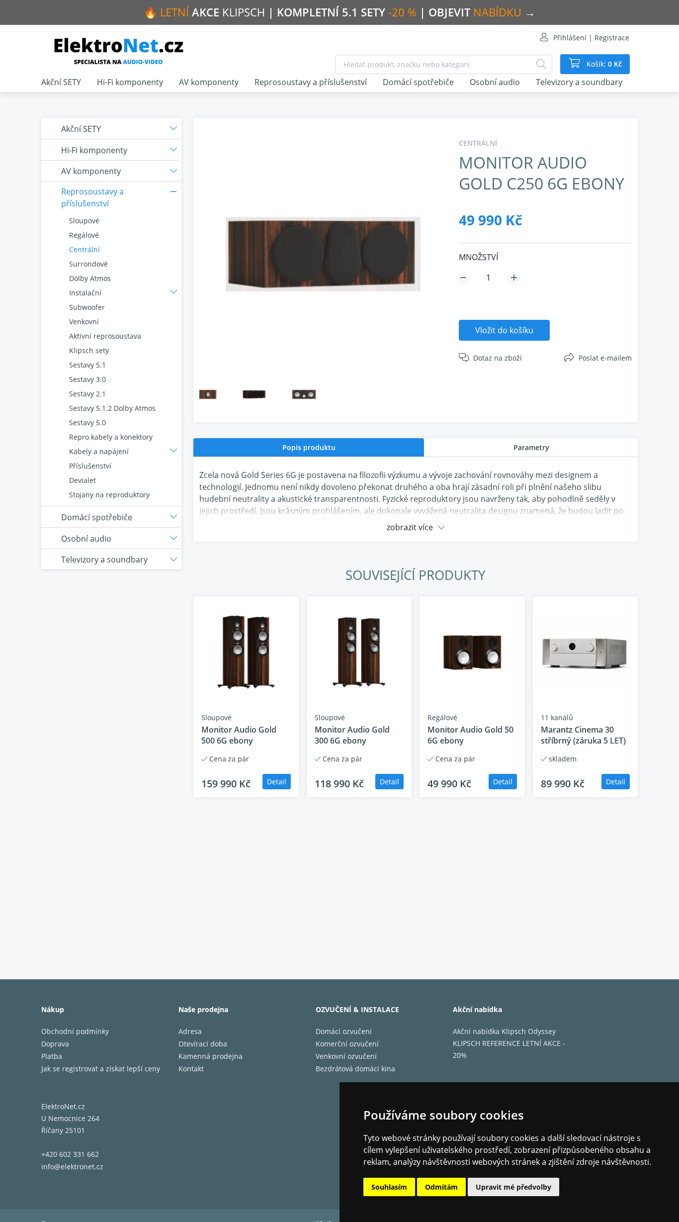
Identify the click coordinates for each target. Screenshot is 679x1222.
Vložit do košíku (504, 330)
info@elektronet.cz (72, 1166)
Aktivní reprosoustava (105, 336)
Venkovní (84, 321)
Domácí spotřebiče (418, 82)
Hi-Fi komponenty (130, 82)
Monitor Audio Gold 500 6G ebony (238, 735)
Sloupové (84, 220)
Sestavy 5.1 (87, 365)
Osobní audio (495, 82)
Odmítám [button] (441, 1187)
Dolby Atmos (90, 278)
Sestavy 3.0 (87, 379)
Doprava (55, 1043)
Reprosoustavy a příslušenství (311, 82)
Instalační (85, 292)
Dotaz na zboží (497, 358)
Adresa (190, 1031)
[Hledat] (541, 64)
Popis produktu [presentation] (309, 447)
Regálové (84, 235)
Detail (276, 781)
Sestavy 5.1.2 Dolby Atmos (112, 408)
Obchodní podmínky (75, 1031)
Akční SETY (61, 82)
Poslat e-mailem (605, 358)
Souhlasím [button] (389, 1187)
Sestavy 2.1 (87, 393)
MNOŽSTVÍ (478, 257)
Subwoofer (87, 307)
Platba (51, 1056)
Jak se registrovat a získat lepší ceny (100, 1068)
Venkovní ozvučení (346, 1056)
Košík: (603, 64)
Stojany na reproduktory (109, 494)
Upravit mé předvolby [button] (513, 1187)
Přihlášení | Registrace (591, 37)
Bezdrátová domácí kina (355, 1068)
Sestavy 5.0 (87, 422)
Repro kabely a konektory (111, 437)
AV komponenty (209, 82)
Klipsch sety (89, 350)
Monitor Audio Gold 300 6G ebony (352, 735)
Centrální (84, 249)
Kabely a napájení (99, 451)
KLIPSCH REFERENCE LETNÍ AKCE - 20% (509, 1049)
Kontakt (191, 1068)
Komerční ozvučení (347, 1043)
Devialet (82, 480)
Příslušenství (90, 465)
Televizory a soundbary (579, 82)
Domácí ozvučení (344, 1031)
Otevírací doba (202, 1043)
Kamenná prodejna (210, 1056)
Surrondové (88, 264)
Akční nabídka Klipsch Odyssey (504, 1031)
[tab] (308, 447)
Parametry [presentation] (531, 447)
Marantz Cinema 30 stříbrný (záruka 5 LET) (583, 735)
